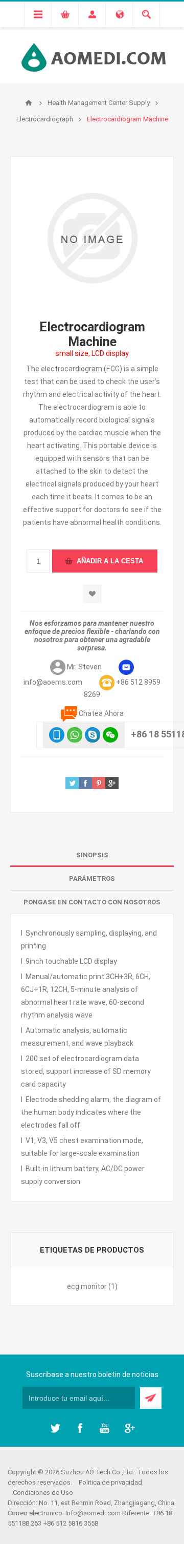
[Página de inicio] (29, 103)
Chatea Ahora (101, 713)
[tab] (92, 855)
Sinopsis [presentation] (92, 855)
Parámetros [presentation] (92, 878)
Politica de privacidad (110, 1482)
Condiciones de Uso (43, 1492)
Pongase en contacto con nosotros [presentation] (92, 902)
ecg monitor (87, 1286)
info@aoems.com (53, 682)
